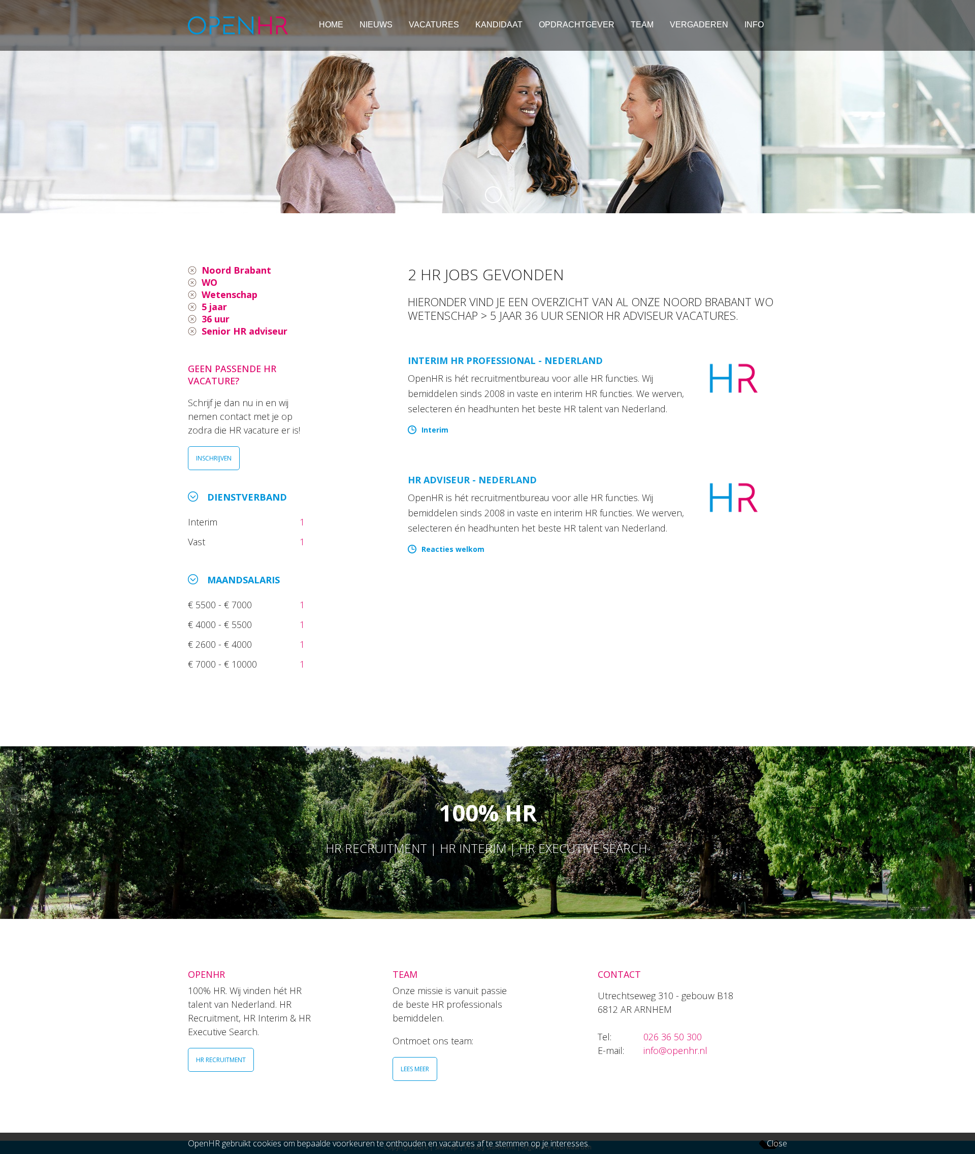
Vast (198, 542)
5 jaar (214, 307)
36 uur (216, 319)
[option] (487, 106)
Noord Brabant (236, 270)
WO (209, 282)
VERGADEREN (699, 24)
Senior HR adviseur (244, 331)
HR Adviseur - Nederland (472, 480)
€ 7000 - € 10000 (223, 664)
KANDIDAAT (499, 24)
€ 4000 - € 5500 (221, 624)
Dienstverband (247, 497)
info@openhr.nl (675, 1050)
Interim (205, 522)
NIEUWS (376, 24)
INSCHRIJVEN (214, 458)
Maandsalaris (243, 580)
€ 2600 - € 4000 (221, 644)
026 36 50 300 (672, 1037)
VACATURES (434, 24)
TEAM (642, 24)
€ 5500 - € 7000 (221, 605)
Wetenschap (229, 294)
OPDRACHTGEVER (576, 24)
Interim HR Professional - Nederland (505, 360)
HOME (331, 24)
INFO (754, 24)
